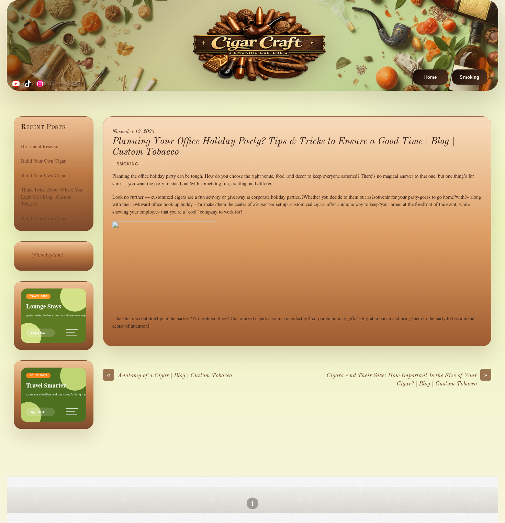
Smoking (469, 77)
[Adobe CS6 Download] (259, 43)
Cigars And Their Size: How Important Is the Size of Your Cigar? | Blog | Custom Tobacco (406, 379)
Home (430, 77)
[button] (412, 77)
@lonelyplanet (47, 255)
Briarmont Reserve (39, 146)
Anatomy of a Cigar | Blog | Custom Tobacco (169, 375)
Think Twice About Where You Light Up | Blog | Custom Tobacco (51, 196)
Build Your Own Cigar (43, 160)
